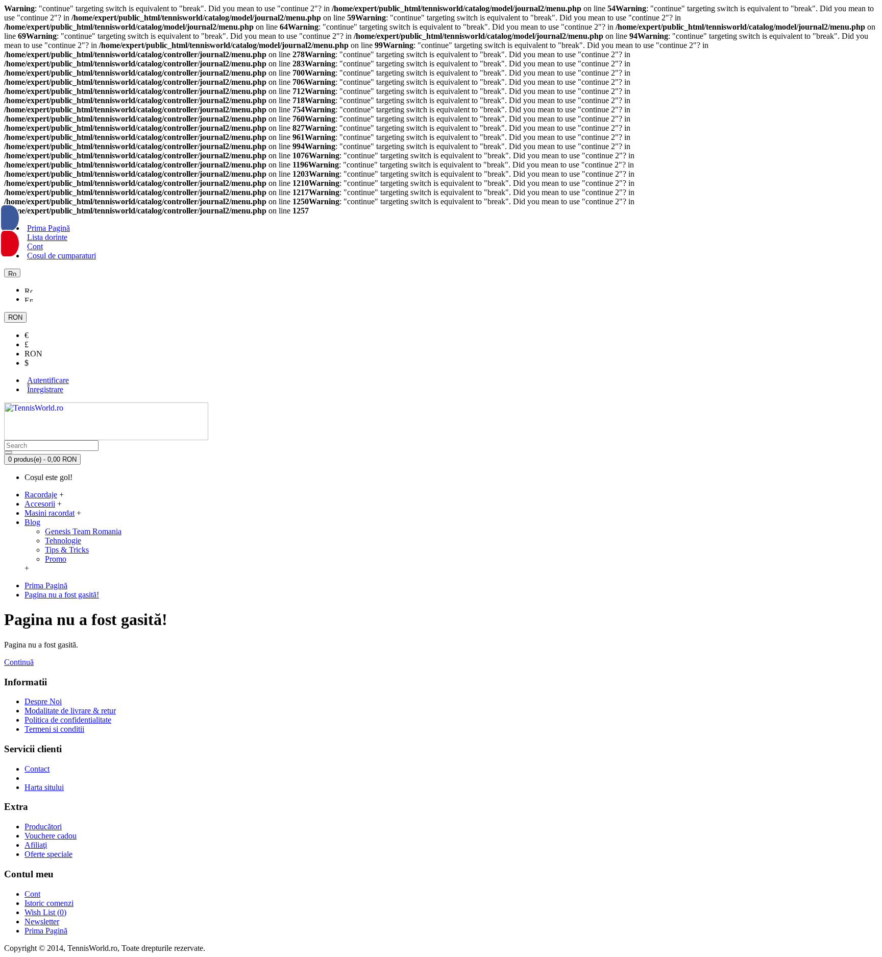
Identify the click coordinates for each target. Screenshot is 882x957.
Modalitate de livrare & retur (70, 710)
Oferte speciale (48, 854)
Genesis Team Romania (83, 531)
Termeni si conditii (54, 729)
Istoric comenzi (49, 903)
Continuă (19, 662)
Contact (37, 768)
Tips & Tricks (67, 549)
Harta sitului (44, 787)
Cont (32, 894)
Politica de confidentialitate (67, 719)
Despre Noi (43, 701)
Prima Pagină (45, 930)
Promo (55, 559)
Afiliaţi (35, 845)
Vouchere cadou (50, 835)
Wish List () (45, 912)
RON (33, 353)
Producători (43, 826)
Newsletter (41, 921)
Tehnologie (63, 540)
